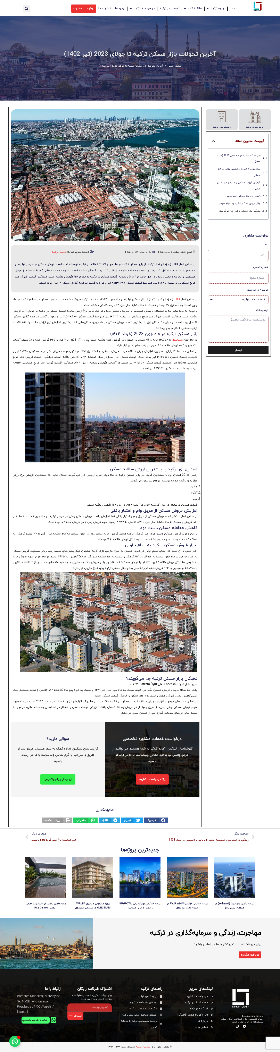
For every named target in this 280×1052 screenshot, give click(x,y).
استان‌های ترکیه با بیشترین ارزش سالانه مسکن (239, 172)
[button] (26, 8)
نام (267, 244)
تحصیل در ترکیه (169, 8)
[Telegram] (244, 1026)
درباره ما (120, 8)
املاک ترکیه (195, 8)
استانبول (177, 340)
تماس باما (104, 8)
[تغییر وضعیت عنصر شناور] (14, 1041)
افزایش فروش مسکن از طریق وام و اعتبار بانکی (239, 185)
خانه (232, 8)
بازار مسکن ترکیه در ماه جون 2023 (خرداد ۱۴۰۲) (238, 158)
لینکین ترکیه (143, 1047)
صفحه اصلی (174, 66)
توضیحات (262, 310)
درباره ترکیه (218, 8)
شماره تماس (261, 267)
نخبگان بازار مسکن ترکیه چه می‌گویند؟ (240, 211)
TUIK (177, 299)
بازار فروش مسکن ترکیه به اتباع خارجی (240, 203)
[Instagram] (237, 1026)
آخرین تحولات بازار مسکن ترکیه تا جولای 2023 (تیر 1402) (140, 54)
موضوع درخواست (258, 290)
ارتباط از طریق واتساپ (35, 1020)
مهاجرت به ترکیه (144, 8)
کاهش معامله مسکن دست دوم (244, 196)
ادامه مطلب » (234, 913)
